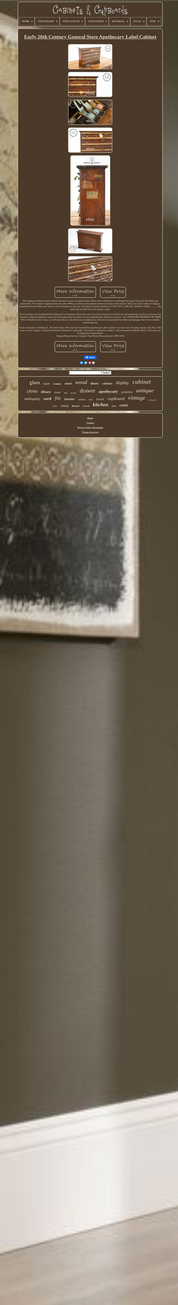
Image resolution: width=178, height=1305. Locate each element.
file (58, 398)
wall (65, 393)
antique (145, 390)
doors (95, 383)
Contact (90, 423)
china (32, 391)
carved (86, 406)
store (114, 406)
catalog (64, 405)
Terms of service (90, 432)
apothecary (108, 391)
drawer (87, 390)
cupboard (116, 398)
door (91, 399)
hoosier (69, 399)
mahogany (32, 399)
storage (73, 393)
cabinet (141, 381)
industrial (152, 400)
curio (124, 405)
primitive (127, 392)
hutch (46, 383)
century (57, 383)
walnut (81, 399)
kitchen (100, 404)
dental (57, 392)
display (122, 382)
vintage (136, 398)
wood (81, 382)
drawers (75, 406)
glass (35, 382)
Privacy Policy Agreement (90, 427)
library (46, 392)
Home (90, 418)
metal (68, 383)
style (54, 406)
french (100, 399)
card (47, 398)
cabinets (107, 383)
